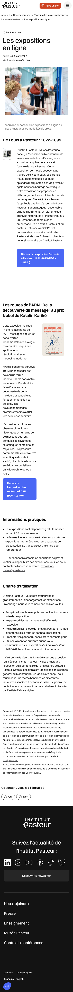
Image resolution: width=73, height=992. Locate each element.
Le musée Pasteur (11, 19)
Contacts (8, 972)
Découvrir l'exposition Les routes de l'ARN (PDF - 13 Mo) (16, 489)
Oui (10, 796)
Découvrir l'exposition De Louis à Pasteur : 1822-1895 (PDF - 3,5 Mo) (40, 258)
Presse (10, 913)
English (20, 979)
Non (25, 796)
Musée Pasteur (16, 932)
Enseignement (16, 923)
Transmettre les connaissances (51, 15)
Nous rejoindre (16, 903)
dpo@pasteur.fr (10, 760)
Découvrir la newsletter (36, 875)
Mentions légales (24, 972)
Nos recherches (21, 15)
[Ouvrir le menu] (67, 5)
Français (9, 979)
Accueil (5, 15)
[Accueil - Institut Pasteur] (11, 5)
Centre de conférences (23, 942)
